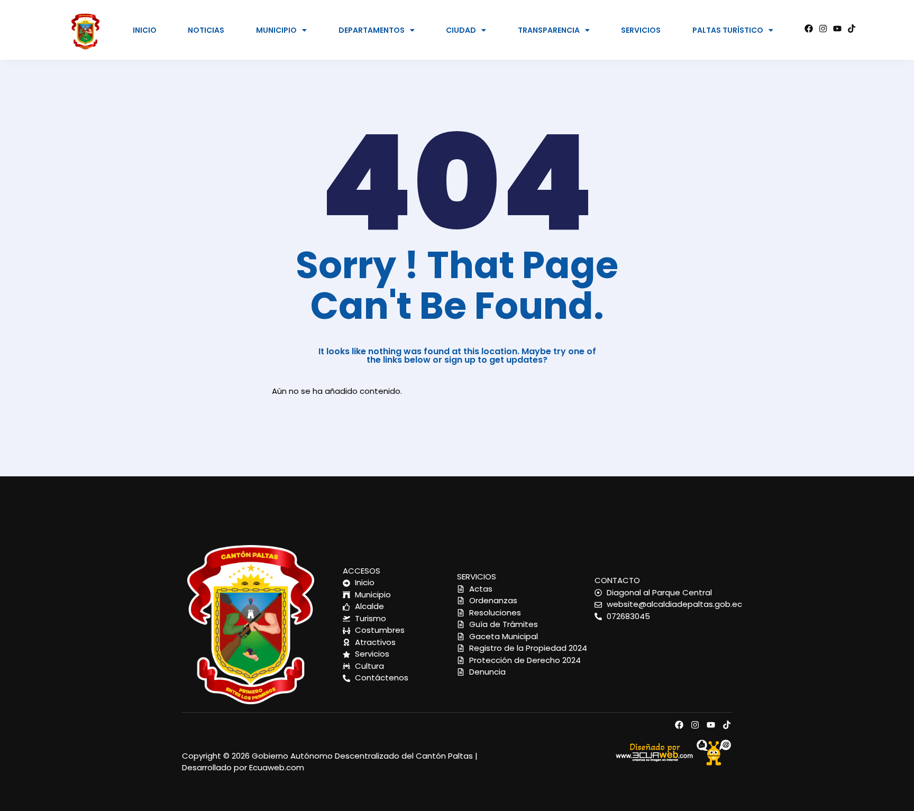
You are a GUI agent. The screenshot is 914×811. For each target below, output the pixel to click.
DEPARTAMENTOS (372, 30)
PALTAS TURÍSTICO (727, 30)
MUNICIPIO (276, 30)
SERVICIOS (641, 30)
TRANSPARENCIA (549, 30)
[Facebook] (809, 28)
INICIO (145, 30)
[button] (281, 30)
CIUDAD (461, 30)
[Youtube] (837, 28)
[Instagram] (823, 28)
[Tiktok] (851, 28)
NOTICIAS (206, 30)
